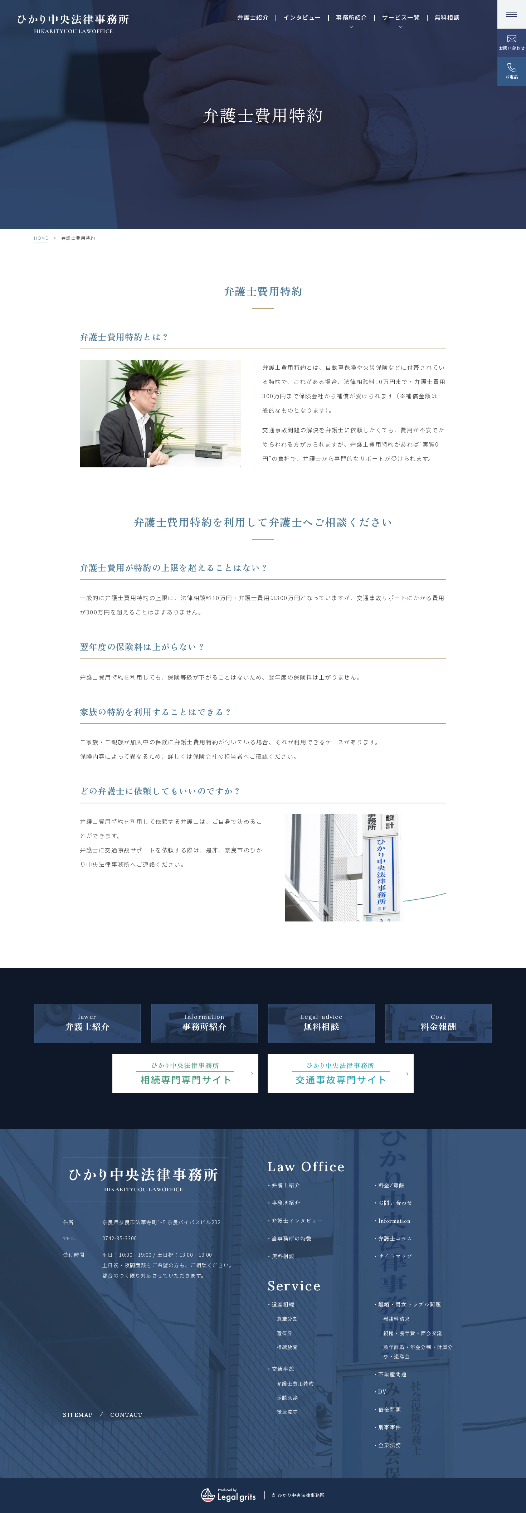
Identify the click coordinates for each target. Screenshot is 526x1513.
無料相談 (447, 17)
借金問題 (389, 1409)
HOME (41, 238)
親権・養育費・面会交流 (412, 1333)
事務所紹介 (286, 1202)
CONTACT (126, 1414)
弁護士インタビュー (297, 1220)
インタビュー (302, 17)
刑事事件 (389, 1427)
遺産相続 (283, 1304)
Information (394, 1220)
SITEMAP (78, 1414)
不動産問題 (392, 1374)
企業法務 (389, 1445)
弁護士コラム (395, 1238)
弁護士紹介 (253, 17)
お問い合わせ (395, 1202)
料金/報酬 (391, 1185)
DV (382, 1391)
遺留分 (285, 1333)
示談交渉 (287, 1397)
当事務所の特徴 (292, 1238)
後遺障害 (287, 1411)
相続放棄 (287, 1347)
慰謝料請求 (396, 1318)
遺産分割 (287, 1318)
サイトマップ (395, 1256)
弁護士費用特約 (295, 1383)
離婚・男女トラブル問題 (409, 1304)
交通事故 (283, 1368)
